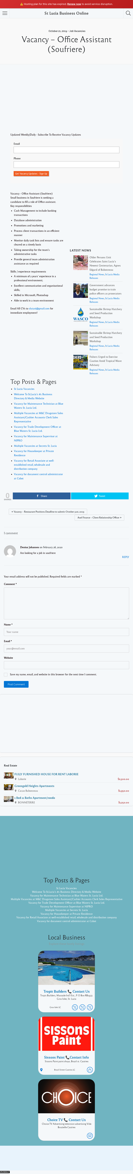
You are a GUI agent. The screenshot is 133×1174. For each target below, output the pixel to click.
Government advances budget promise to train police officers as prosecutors (105, 289)
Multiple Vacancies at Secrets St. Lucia (35, 445)
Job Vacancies (77, 31)
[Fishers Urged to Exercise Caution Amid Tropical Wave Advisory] (80, 363)
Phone (17, 158)
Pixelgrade (89, 1160)
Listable (77, 1160)
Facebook (97, 1155)
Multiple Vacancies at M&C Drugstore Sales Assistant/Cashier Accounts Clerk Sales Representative (38, 417)
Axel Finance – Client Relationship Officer (98, 517)
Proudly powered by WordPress (53, 1160)
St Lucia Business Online (66, 13)
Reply (125, 557)
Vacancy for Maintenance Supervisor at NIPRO (66, 906)
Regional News (97, 274)
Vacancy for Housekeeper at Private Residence (67, 913)
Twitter (109, 1155)
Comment (10, 584)
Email (17, 143)
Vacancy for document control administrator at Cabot (66, 921)
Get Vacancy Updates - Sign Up (31, 173)
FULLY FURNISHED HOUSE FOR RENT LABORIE (46, 774)
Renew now (74, 4)
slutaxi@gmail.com (39, 308)
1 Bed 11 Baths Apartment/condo (34, 797)
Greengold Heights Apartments (34, 786)
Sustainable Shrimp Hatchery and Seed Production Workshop (106, 313)
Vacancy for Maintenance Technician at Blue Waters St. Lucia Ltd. (66, 895)
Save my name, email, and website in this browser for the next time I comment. (53, 674)
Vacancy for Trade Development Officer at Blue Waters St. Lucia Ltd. (66, 902)
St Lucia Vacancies (24, 388)
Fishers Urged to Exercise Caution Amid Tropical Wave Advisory (106, 361)
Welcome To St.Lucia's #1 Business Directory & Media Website (66, 891)
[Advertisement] (66, 103)
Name (8, 624)
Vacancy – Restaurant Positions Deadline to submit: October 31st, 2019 (49, 511)
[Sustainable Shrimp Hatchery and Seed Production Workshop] (80, 315)
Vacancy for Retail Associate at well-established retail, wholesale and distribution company (34, 465)
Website (8, 657)
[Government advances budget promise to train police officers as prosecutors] (80, 291)
